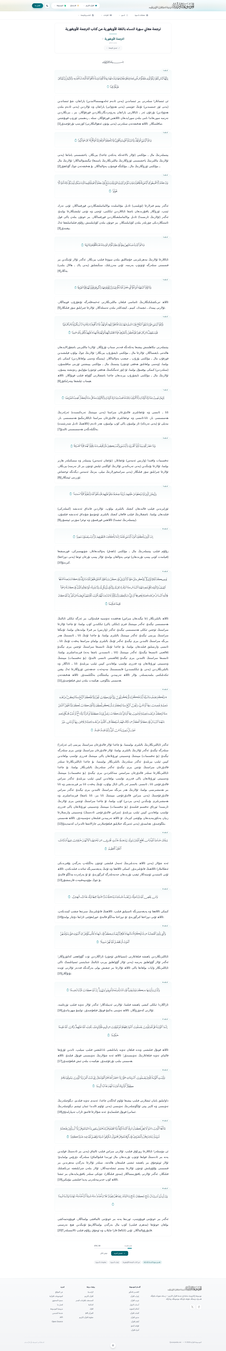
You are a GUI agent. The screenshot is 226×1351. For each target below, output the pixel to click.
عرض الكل (103, 1253)
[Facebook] (199, 1307)
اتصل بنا (37, 5)
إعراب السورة (114, 1262)
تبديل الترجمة (113, 48)
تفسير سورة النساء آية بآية (152, 1262)
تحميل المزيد (118, 1253)
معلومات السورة (101, 1262)
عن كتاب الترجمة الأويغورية (131, 1262)
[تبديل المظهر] (47, 5)
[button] (123, 15)
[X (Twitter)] (192, 1307)
